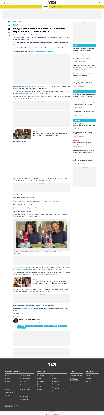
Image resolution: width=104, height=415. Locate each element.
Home (14, 21)
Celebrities (76, 52)
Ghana (75, 86)
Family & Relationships (56, 7)
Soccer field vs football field (34, 325)
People (45, 7)
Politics (75, 146)
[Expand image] (68, 220)
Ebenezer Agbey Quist (31, 34)
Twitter (17, 88)
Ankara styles (62, 325)
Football (75, 78)
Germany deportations (50, 325)
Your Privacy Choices (53, 414)
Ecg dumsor (20, 325)
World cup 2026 (21, 328)
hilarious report (25, 267)
